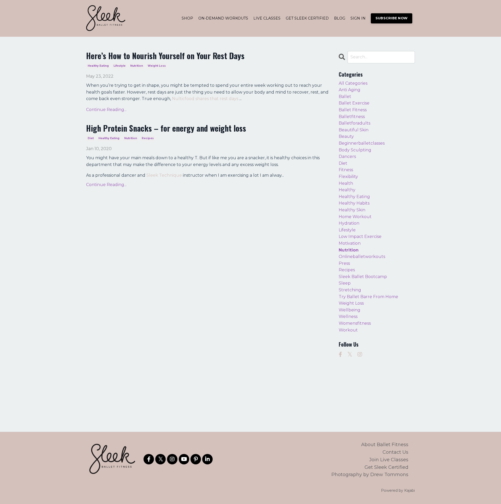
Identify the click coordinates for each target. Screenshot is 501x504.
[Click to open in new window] (340, 354)
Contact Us (395, 452)
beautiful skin (353, 129)
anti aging (349, 89)
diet (91, 138)
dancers (347, 156)
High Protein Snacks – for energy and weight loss (166, 128)
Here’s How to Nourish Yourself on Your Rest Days (165, 55)
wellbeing (349, 310)
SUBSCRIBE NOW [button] (391, 18)
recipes (148, 138)
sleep (345, 283)
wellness (348, 316)
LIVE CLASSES (267, 18)
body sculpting (355, 149)
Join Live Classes (388, 460)
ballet (345, 96)
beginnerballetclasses (362, 143)
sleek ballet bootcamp (363, 276)
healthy (347, 189)
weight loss (157, 65)
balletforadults (354, 123)
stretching (350, 289)
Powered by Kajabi (398, 490)
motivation (350, 243)
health (346, 183)
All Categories (353, 83)
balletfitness (352, 116)
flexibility (348, 176)
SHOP (187, 18)
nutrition (136, 65)
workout (348, 330)
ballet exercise (354, 103)
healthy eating (98, 65)
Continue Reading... (106, 109)
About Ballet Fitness (384, 444)
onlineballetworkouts (362, 256)
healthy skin (352, 209)
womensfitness (355, 323)
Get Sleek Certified (386, 467)
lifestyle (120, 65)
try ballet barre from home (368, 296)
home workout (355, 216)
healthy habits (354, 203)
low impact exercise (360, 236)
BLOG (339, 18)
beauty (346, 136)
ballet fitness (353, 109)
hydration (349, 223)
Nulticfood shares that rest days (205, 98)
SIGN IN (358, 18)
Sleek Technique (164, 175)
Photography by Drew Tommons (369, 474)
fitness (346, 169)
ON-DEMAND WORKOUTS (223, 18)
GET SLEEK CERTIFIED (307, 18)
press (344, 263)
